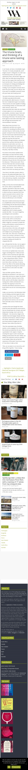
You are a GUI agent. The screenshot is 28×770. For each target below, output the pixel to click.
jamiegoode (17, 63)
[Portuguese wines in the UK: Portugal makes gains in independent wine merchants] (14, 407)
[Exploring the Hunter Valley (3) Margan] (6, 496)
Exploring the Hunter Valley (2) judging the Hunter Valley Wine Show (19, 507)
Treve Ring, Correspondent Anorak (10, 668)
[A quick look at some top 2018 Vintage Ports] (14, 430)
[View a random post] (25, 28)
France (3, 649)
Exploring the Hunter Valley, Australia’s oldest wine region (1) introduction (18, 516)
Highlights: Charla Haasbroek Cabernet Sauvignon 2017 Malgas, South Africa (13, 370)
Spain (2, 651)
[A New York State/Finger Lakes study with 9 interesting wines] (14, 386)
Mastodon (21, 632)
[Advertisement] (14, 565)
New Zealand (4, 540)
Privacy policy (16, 767)
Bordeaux (3, 535)
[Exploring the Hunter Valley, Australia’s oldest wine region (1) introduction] (6, 513)
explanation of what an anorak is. (14, 605)
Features (5, 49)
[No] (26, 764)
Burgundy (3, 533)
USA (2, 654)
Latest (16, 473)
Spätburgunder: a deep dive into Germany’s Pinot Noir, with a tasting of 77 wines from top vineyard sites (13, 481)
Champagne (4, 530)
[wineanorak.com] (3, 28)
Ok (9, 767)
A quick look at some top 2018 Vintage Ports (12, 445)
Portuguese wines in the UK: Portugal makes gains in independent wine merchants (12, 423)
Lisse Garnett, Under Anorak (8, 671)
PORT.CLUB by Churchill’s (16, 376)
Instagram (14, 632)
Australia (3, 547)
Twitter (9, 632)
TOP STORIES (11, 49)
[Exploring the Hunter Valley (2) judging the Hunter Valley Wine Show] (6, 505)
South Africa (4, 545)
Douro (3, 538)
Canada (3, 542)
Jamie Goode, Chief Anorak (8, 666)
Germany (11, 473)
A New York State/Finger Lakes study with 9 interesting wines (12, 400)
